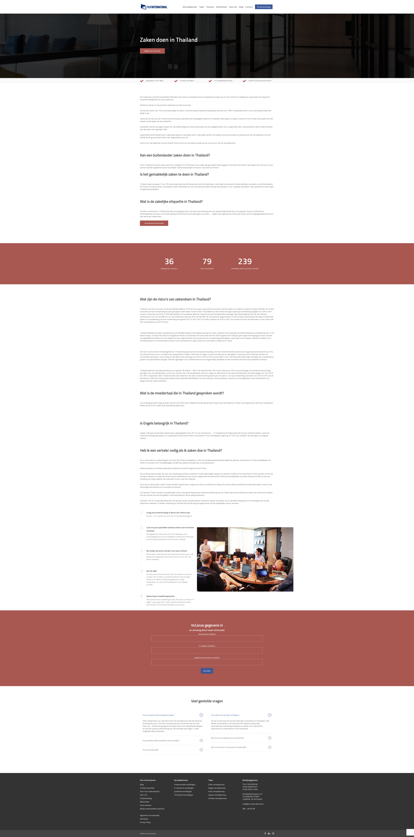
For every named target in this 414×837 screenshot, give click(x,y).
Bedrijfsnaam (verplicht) (207, 634)
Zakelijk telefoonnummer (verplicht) (207, 657)
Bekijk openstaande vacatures (152, 809)
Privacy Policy (145, 822)
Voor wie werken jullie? (151, 749)
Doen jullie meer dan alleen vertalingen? (225, 715)
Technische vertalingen (183, 795)
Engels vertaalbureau (217, 788)
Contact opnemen (147, 788)
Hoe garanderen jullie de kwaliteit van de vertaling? (161, 740)
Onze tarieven (145, 805)
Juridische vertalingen (183, 791)
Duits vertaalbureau (216, 784)
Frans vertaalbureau (216, 791)
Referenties (144, 802)
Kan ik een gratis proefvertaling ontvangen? (159, 715)
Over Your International (149, 791)
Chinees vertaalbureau (217, 798)
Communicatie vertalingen (184, 784)
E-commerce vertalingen (184, 788)
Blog (142, 784)
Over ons (143, 795)
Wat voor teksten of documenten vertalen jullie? (228, 747)
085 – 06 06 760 (249, 809)
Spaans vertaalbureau (217, 795)
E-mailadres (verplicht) (207, 646)
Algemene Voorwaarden (149, 815)
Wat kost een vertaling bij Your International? (227, 738)
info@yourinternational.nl (253, 804)
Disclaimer (144, 819)
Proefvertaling (146, 798)
